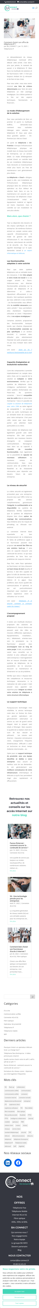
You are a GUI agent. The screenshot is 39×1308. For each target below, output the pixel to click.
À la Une (24, 850)
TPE (30, 1132)
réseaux (7, 1129)
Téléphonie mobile (10, 1031)
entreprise (27, 1101)
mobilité (7, 1122)
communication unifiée (12, 1094)
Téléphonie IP (9, 49)
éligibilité (21, 1146)
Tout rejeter (19, 1303)
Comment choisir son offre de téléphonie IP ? (16, 43)
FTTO (6, 1118)
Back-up (11, 1087)
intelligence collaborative (18, 1118)
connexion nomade (24, 1098)
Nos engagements (19, 1236)
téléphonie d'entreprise (21, 1139)
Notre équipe (19, 1239)
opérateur (15, 1122)
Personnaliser (19, 1297)
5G (5, 1087)
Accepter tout (19, 1291)
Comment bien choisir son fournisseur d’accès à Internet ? (19, 949)
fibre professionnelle (11, 1115)
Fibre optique (22, 956)
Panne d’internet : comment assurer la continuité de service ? (19, 845)
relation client (9, 1125)
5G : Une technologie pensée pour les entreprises (18, 898)
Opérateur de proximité (12, 1024)
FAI (21, 1108)
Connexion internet (10, 1098)
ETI (6, 1104)
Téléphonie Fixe (19, 1207)
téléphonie (8, 1139)
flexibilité (22, 1115)
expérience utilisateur (11, 1108)
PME (22, 1122)
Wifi (5, 1034)
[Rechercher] (32, 996)
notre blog (19, 815)
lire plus (13, 871)
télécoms (30, 1136)
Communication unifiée (12, 1014)
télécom (7, 1136)
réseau (25, 1125)
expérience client (14, 1104)
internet (30, 1118)
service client (16, 1129)
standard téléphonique (11, 1132)
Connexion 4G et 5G (17, 853)
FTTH (29, 1115)
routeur (18, 1125)
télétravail (8, 1146)
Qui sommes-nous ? (19, 1232)
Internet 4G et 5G (19, 1214)
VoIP (15, 1146)
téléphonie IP (9, 1143)
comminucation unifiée (12, 1091)
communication (26, 1091)
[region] (19, 1286)
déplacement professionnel (13, 1101)
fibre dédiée (28, 1108)
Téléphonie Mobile (19, 1211)
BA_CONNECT (12, 46)
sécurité (23, 1132)
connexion (24, 1094)
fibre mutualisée (10, 1111)
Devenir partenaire (19, 1246)
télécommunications (18, 1136)
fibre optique (21, 1111)
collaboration (21, 1087)
